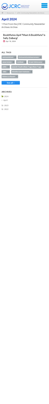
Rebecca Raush (9, 76)
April (5, 100)
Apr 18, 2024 (11, 41)
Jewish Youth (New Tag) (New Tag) (27, 67)
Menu (44, 5)
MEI (5, 71)
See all (10, 82)
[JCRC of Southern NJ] (16, 6)
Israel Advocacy (36, 62)
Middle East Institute (22, 71)
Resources (10, 13)
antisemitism (9, 57)
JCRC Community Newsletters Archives (30, 13)
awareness (8, 62)
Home (2, 13)
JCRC (6, 67)
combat (21, 62)
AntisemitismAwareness (30, 57)
